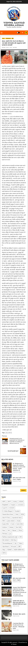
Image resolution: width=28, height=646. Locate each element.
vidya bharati (5, 546)
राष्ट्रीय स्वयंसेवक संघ (19, 550)
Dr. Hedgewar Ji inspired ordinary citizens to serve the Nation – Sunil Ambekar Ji (6, 468)
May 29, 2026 (16, 606)
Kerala (18, 521)
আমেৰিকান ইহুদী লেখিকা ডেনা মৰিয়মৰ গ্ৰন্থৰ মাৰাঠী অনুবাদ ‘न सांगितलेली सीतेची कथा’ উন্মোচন (6, 603)
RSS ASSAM (5, 540)
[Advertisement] (14, 163)
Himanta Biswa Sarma (7, 514)
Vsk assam (13, 546)
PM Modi (4, 534)
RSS (21, 537)
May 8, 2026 (16, 630)
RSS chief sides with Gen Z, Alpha (6, 479)
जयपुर (3, 550)
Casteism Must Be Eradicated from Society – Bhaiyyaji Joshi (6, 627)
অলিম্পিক (4, 553)
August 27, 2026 (17, 472)
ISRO (3, 521)
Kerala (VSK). (5, 524)
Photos (20, 530)
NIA (9, 530)
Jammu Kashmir (11, 521)
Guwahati (17, 511)
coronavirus (21, 505)
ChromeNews (21, 642)
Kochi (12, 524)
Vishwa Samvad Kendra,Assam (14, 24)
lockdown (4, 527)
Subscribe (26, 32)
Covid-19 (4, 508)
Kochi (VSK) (20, 524)
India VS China (6, 517)
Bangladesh (5, 505)
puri (10, 534)
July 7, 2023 (9, 47)
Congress (13, 505)
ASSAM (21, 501)
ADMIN (4, 47)
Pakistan (14, 530)
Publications (8, 38)
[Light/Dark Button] (18, 32)
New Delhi (18, 527)
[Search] (22, 32)
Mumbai (11, 527)
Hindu (16, 514)
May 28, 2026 (16, 616)
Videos (20, 543)
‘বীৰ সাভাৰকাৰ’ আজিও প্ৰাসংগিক (6, 615)
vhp (15, 543)
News (3, 38)
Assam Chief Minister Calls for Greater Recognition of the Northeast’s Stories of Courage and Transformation (6, 592)
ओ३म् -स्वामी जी (8, 432)
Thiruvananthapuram (7, 543)
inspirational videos (17, 517)
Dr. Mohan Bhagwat (7, 511)
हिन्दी (12, 38)
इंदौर (19, 546)
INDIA (22, 514)
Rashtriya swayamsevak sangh (9, 537)
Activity (15, 501)
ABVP (9, 501)
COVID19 (11, 508)
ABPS (3, 501)
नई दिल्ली (9, 550)
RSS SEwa (13, 540)
